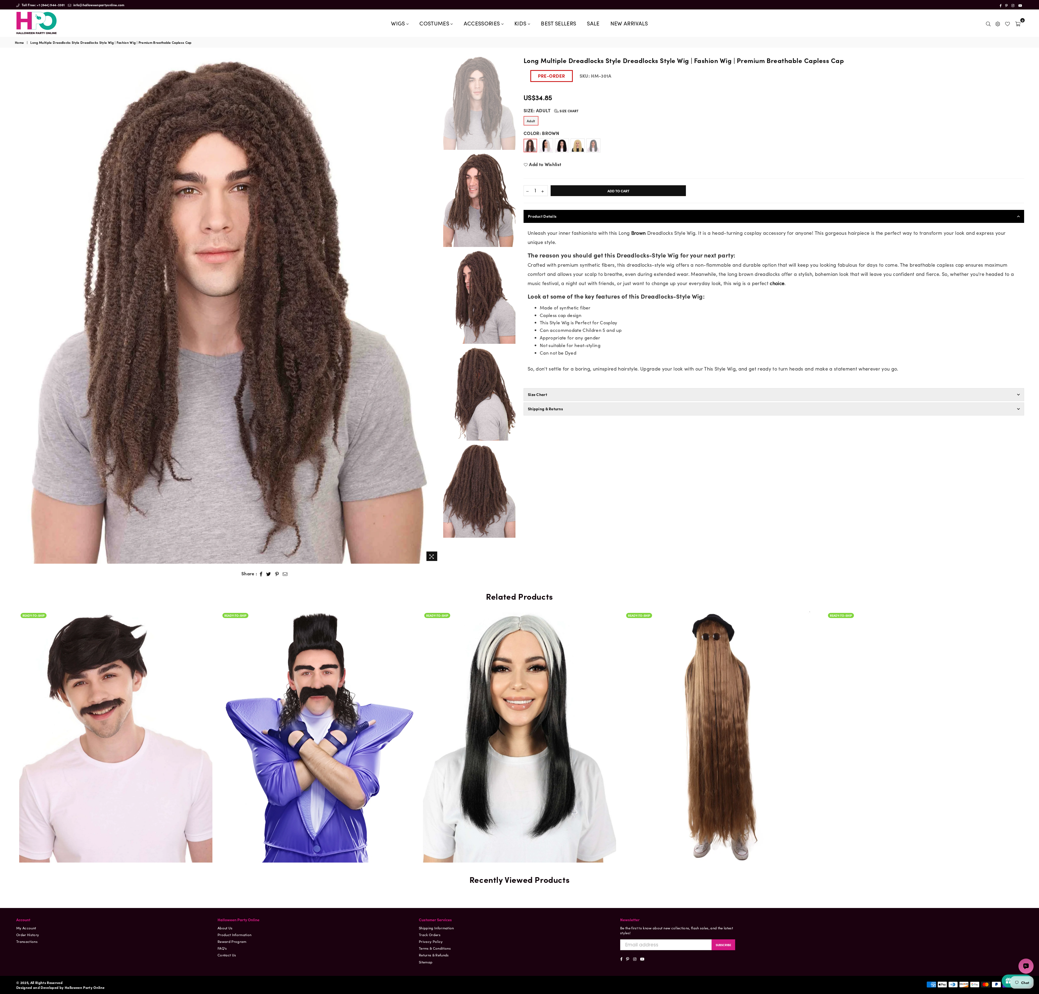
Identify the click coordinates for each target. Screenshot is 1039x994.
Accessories (482, 23)
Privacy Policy (431, 941)
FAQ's (222, 948)
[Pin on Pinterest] (277, 573)
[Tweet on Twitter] (268, 573)
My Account (26, 927)
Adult (531, 120)
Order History (27, 934)
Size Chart (569, 110)
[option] (227, 310)
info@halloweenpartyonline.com (98, 4)
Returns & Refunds (434, 954)
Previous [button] (19, 309)
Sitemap (425, 962)
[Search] (988, 23)
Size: (551, 110)
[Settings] (997, 23)
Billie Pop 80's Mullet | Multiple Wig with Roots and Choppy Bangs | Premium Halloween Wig (115, 720)
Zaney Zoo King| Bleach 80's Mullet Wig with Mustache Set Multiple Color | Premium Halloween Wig (721, 720)
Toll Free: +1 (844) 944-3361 (43, 4)
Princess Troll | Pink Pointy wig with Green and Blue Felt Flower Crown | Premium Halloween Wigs (519, 720)
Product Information (234, 934)
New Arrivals (629, 23)
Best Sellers (558, 23)
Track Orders (429, 934)
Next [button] (435, 309)
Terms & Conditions (435, 948)
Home (19, 42)
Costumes (435, 23)
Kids (521, 23)
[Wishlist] (1007, 23)
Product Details (542, 216)
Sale (593, 23)
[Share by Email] (285, 573)
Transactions (27, 941)
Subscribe (723, 945)
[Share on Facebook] (261, 573)
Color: (541, 133)
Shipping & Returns (545, 408)
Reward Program (232, 941)
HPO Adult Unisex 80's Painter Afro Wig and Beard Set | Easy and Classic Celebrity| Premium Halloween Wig (923, 714)
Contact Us (227, 954)
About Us (225, 927)
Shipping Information (436, 927)
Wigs (398, 23)
